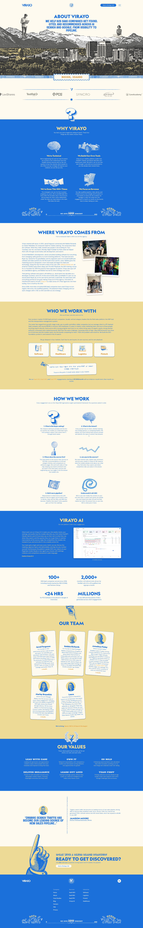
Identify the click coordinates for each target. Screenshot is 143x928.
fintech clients (100, 665)
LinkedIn (44, 669)
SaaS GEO (44, 379)
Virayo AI (44, 281)
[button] (119, 5)
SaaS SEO (37, 379)
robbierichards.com (66, 264)
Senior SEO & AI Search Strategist (76, 726)
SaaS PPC (53, 379)
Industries (86, 889)
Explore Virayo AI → (28, 556)
